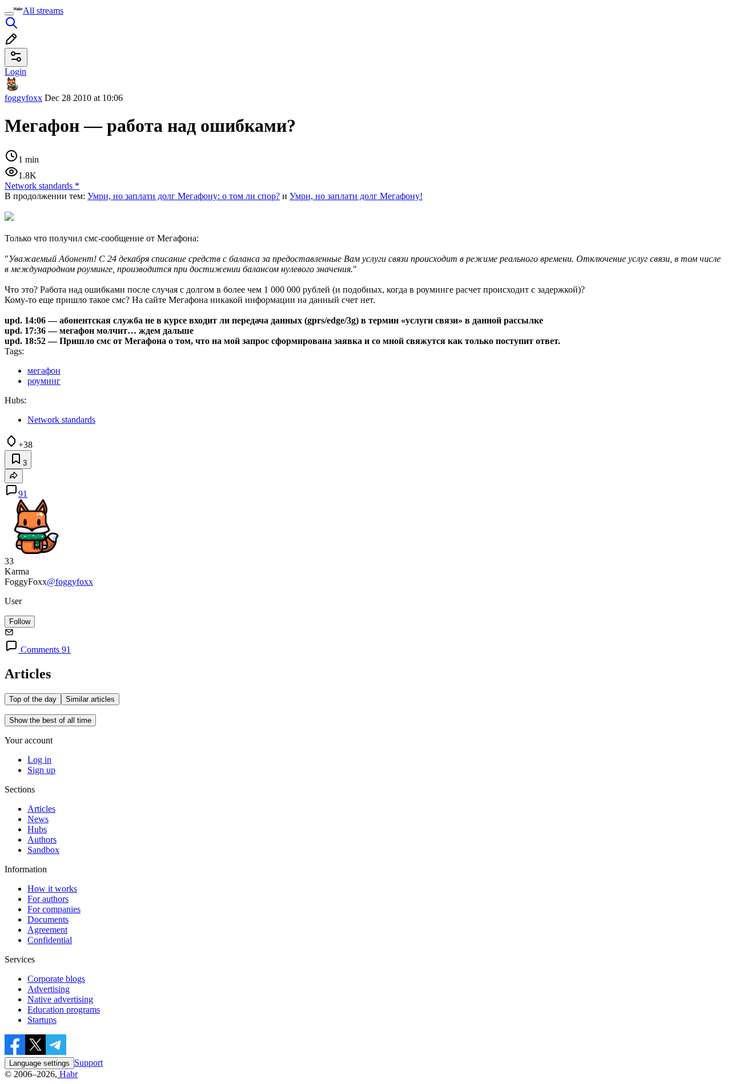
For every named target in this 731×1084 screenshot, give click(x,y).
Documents (48, 919)
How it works (52, 888)
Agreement (47, 930)
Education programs (63, 1009)
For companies (54, 909)
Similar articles (90, 699)
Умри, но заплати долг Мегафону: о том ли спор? (183, 196)
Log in (39, 760)
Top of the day (33, 699)
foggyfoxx (23, 98)
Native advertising (60, 999)
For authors (48, 899)
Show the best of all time (50, 720)
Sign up (41, 770)
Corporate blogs (56, 979)
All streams (43, 10)
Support (88, 1062)
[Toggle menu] (9, 13)
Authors (42, 839)
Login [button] (15, 71)
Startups (42, 1020)
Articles (41, 809)
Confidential (49, 940)
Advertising (48, 989)
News (38, 819)
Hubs (37, 829)
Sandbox (43, 850)
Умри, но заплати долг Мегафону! (356, 196)
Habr (67, 1074)
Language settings (39, 1063)
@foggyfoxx (70, 582)
